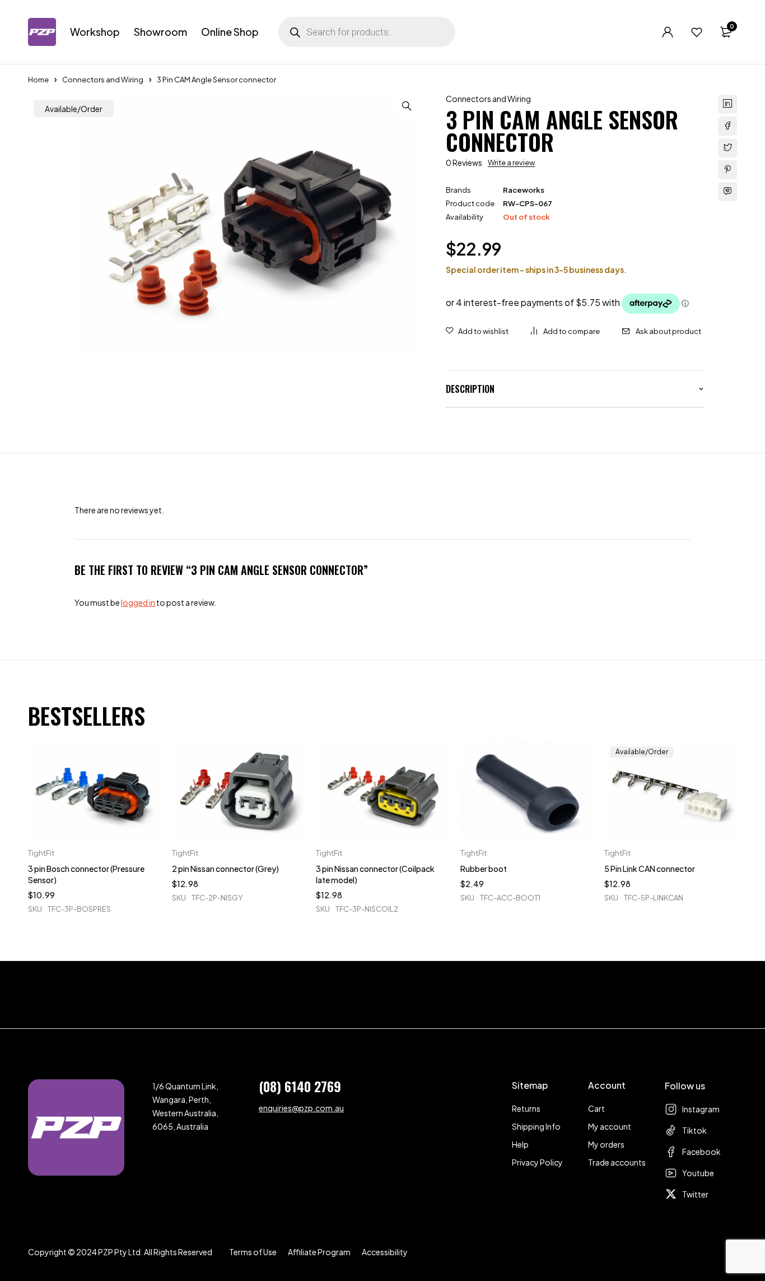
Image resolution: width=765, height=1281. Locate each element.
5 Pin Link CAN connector (649, 869)
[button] (406, 106)
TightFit (41, 852)
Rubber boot (483, 869)
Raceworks (523, 189)
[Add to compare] (565, 331)
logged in (138, 602)
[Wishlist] (696, 32)
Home (38, 79)
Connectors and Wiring (102, 79)
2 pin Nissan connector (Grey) (225, 869)
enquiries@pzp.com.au (301, 1108)
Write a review (511, 162)
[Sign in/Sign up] (667, 32)
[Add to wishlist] (477, 331)
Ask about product (668, 331)
